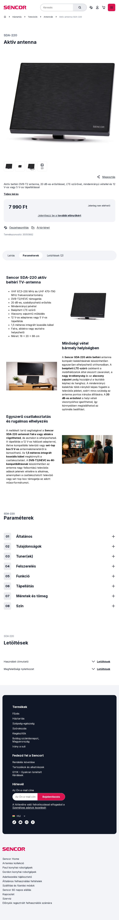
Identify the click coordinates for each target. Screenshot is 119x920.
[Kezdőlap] (5, 17)
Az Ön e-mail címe (23, 790)
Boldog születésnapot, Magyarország (25, 740)
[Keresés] (80, 7)
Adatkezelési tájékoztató (17, 876)
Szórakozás (19, 728)
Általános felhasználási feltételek (22, 881)
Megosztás (108, 177)
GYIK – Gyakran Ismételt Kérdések (27, 774)
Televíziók (32, 17)
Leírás (11, 255)
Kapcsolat (8, 894)
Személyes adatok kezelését (29, 807)
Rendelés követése (23, 762)
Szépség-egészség (23, 723)
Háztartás (17, 17)
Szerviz (6, 898)
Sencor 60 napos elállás (16, 889)
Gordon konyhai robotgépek (19, 871)
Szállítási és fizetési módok (18, 885)
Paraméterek (31, 255)
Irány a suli (18, 746)
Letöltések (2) (55, 255)
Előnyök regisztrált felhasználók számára (27, 902)
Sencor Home (10, 858)
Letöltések (103, 661)
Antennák (48, 17)
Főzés (15, 713)
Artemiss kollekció (13, 863)
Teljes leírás (11, 194)
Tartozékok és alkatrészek (28, 767)
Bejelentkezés (51, 796)
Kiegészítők (19, 733)
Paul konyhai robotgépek (17, 867)
